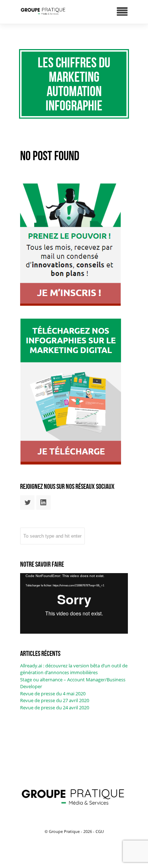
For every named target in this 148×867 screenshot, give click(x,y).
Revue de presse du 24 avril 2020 (54, 707)
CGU (100, 831)
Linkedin (43, 502)
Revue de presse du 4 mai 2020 (52, 693)
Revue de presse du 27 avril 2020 (54, 700)
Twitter (27, 502)
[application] (74, 603)
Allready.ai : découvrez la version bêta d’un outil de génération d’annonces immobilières (74, 669)
